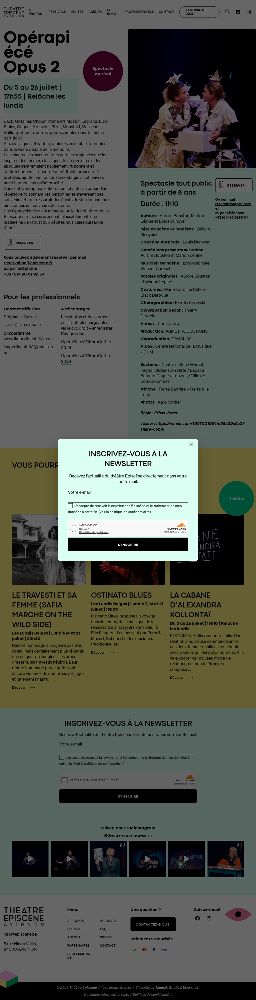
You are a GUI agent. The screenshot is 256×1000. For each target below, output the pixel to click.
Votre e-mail (79, 492)
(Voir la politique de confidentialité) (124, 512)
